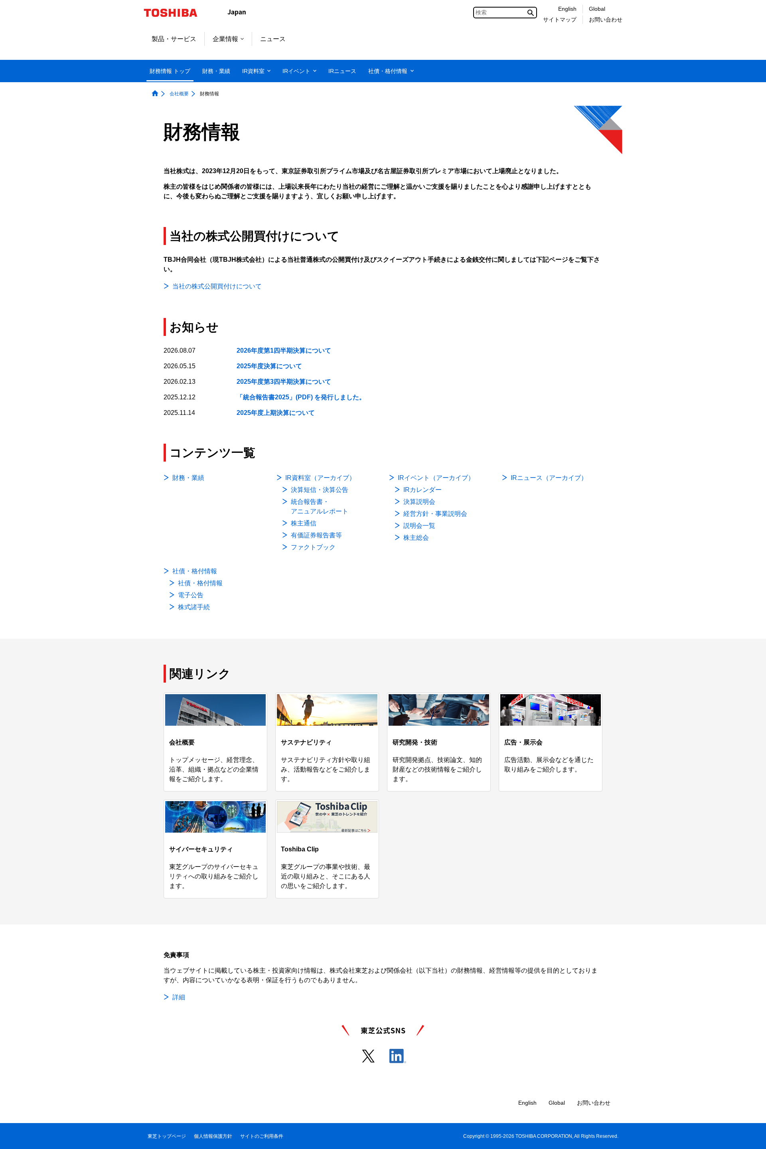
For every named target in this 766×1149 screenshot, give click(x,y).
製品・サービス (174, 39)
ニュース (273, 39)
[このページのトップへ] (748, 1135)
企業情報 (225, 39)
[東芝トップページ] (176, 13)
